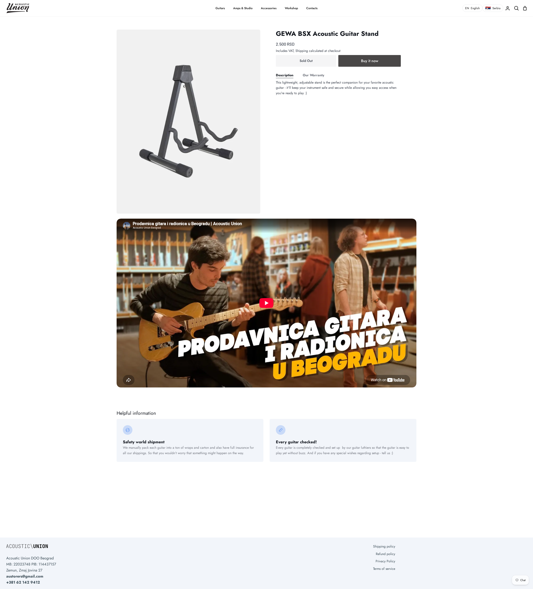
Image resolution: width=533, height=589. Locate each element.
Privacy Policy (385, 561)
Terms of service (384, 568)
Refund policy (385, 553)
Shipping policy (384, 546)
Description (284, 75)
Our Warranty (313, 75)
